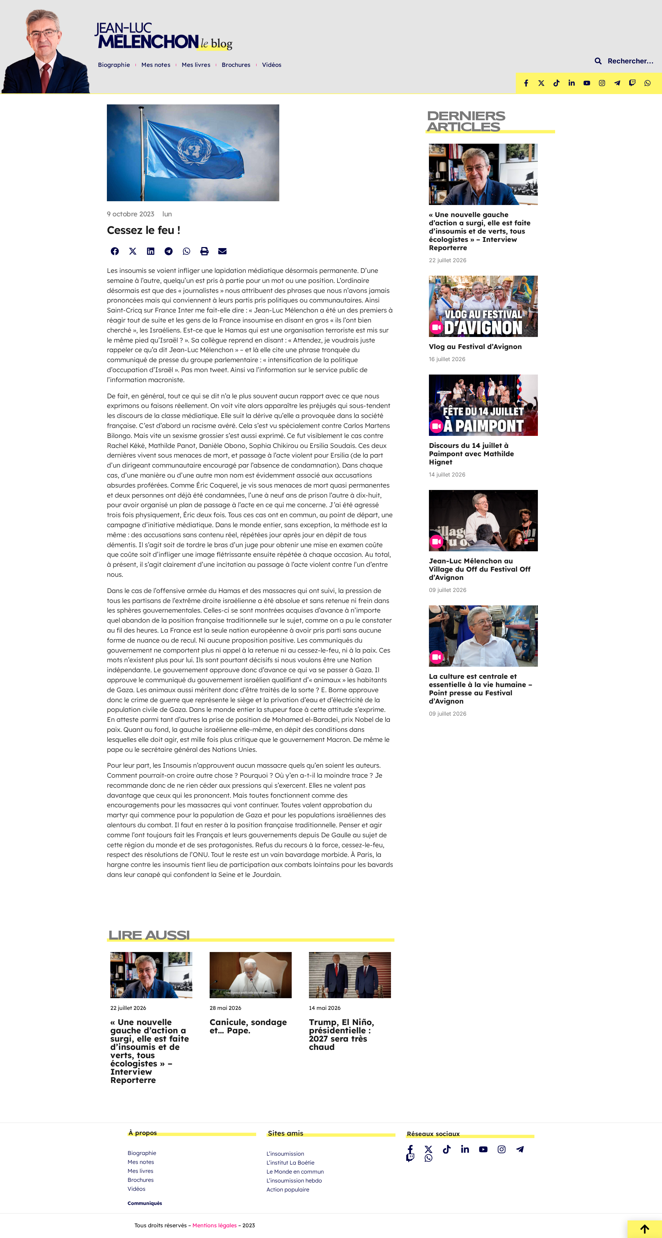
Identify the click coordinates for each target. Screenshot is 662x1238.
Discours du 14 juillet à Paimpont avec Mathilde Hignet (471, 453)
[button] (114, 251)
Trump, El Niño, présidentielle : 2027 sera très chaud (341, 1034)
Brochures (236, 64)
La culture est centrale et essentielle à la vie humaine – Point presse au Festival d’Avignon (480, 688)
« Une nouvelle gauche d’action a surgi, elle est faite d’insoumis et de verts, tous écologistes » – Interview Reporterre (149, 1051)
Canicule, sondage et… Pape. (248, 1026)
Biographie (114, 64)
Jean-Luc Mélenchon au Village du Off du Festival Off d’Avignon (480, 569)
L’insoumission (285, 1153)
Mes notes (155, 64)
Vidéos (272, 64)
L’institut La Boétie (290, 1162)
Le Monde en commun (295, 1171)
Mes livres (196, 64)
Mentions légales (214, 1225)
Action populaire (288, 1189)
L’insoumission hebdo (294, 1180)
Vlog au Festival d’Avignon (475, 346)
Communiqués (145, 1203)
